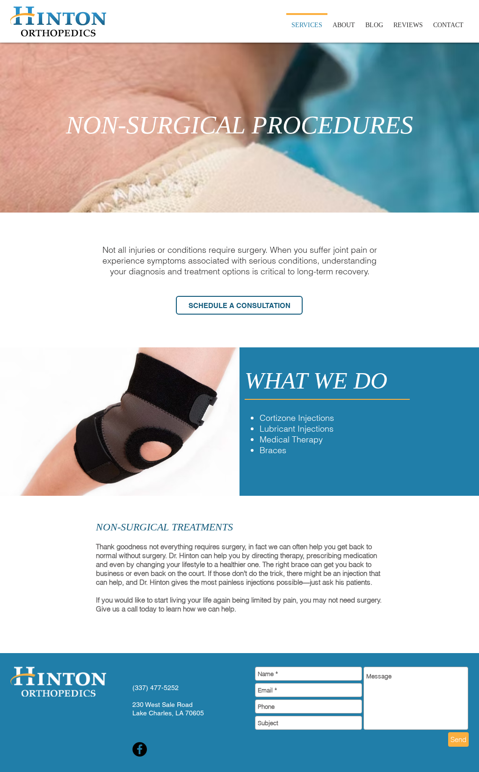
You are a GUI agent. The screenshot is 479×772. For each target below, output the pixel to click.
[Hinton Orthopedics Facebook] (139, 749)
